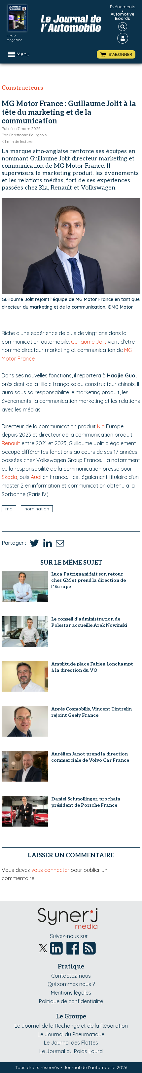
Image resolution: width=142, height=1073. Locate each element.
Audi (36, 477)
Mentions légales (71, 992)
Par (24, 134)
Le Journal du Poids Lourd (71, 1051)
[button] (116, 54)
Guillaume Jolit (88, 341)
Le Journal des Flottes (71, 1042)
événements (122, 6)
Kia (101, 426)
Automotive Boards (122, 16)
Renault (11, 443)
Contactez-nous (71, 975)
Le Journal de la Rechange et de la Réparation (71, 1025)
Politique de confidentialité (71, 1001)
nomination (36, 509)
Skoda (9, 477)
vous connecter (50, 870)
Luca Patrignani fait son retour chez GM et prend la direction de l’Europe (88, 580)
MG (9, 509)
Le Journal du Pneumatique (71, 1034)
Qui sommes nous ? (71, 984)
